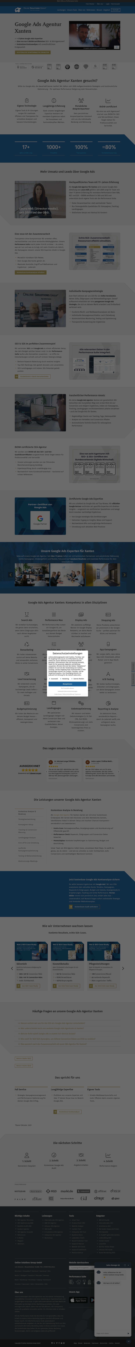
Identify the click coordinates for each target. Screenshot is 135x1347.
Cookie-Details (58, 694)
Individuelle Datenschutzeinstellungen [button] (67, 691)
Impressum (78, 694)
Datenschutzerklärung (68, 694)
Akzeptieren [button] (67, 684)
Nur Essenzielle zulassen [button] (67, 688)
